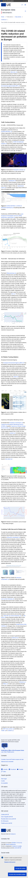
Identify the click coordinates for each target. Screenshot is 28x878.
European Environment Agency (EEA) (13, 362)
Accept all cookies (20, 868)
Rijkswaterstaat (11, 273)
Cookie (3, 781)
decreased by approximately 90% (9, 86)
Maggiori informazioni (9, 862)
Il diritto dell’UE (5, 814)
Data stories (18, 16)
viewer (15, 376)
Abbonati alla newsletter (7, 761)
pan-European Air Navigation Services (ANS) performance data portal (12, 215)
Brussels (22, 682)
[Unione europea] (11, 4)
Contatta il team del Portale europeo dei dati (12, 759)
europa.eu (13, 834)
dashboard (11, 180)
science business (15, 615)
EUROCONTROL (5, 131)
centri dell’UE (17, 847)
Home (2, 16)
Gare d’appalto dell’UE (7, 816)
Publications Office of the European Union (12, 750)
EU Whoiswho (4, 821)
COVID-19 (3, 19)
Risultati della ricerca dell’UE (8, 818)
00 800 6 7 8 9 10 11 (17, 842)
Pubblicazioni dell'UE (6, 823)
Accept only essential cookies (17, 874)
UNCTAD (6, 615)
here (12, 294)
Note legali (4, 778)
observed (14, 637)
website (12, 433)
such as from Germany (7, 599)
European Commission (15, 422)
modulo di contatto (17, 846)
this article (8, 459)
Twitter (3, 730)
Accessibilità (4, 783)
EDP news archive (7, 728)
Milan (4, 683)
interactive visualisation (13, 537)
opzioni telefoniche (11, 844)
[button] (25, 4)
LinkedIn (10, 730)
